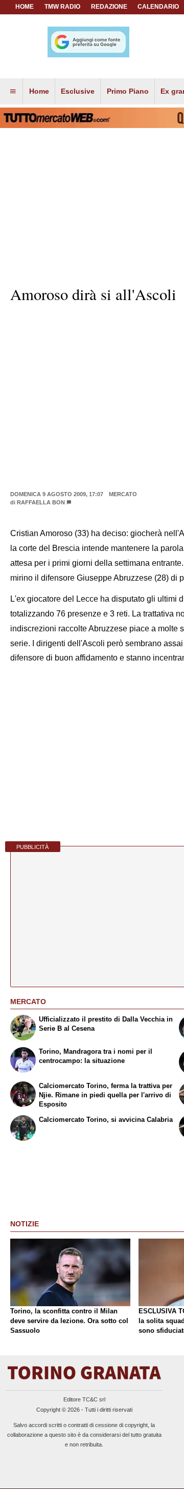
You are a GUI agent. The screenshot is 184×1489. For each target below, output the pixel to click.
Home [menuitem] (39, 91)
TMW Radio (62, 7)
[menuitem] (12, 91)
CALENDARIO (158, 7)
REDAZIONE (109, 7)
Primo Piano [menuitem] (128, 91)
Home (24, 7)
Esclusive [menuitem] (78, 91)
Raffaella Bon (41, 502)
